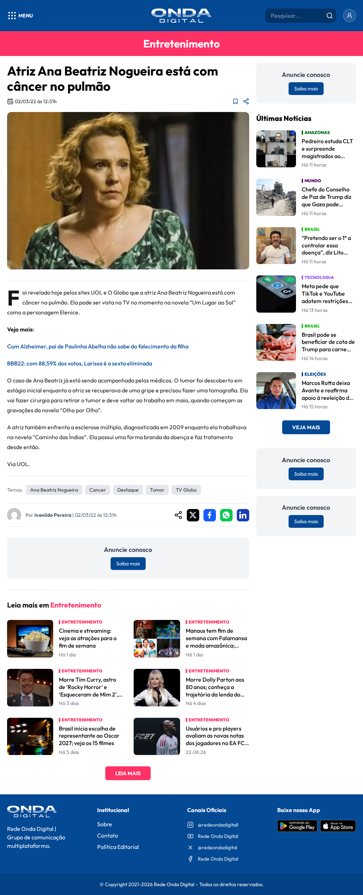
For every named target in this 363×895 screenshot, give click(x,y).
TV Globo (186, 490)
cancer (97, 490)
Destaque (128, 490)
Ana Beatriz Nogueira (54, 490)
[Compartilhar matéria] (246, 101)
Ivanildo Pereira (52, 515)
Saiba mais (128, 563)
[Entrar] (349, 15)
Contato (107, 835)
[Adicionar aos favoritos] (235, 101)
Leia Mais (128, 773)
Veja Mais (306, 427)
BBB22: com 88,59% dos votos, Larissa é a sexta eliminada (79, 363)
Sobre (104, 824)
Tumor (157, 490)
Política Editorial (118, 846)
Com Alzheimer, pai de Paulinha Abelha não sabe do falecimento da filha (98, 346)
